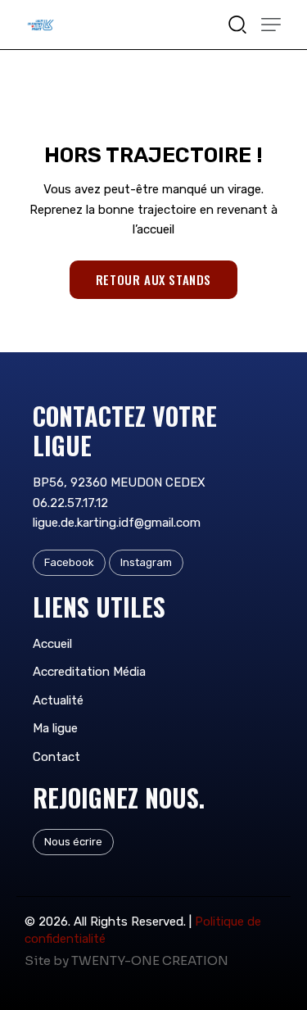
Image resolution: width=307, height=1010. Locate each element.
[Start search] (237, 23)
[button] (271, 24)
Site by (47, 960)
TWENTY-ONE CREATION (149, 960)
